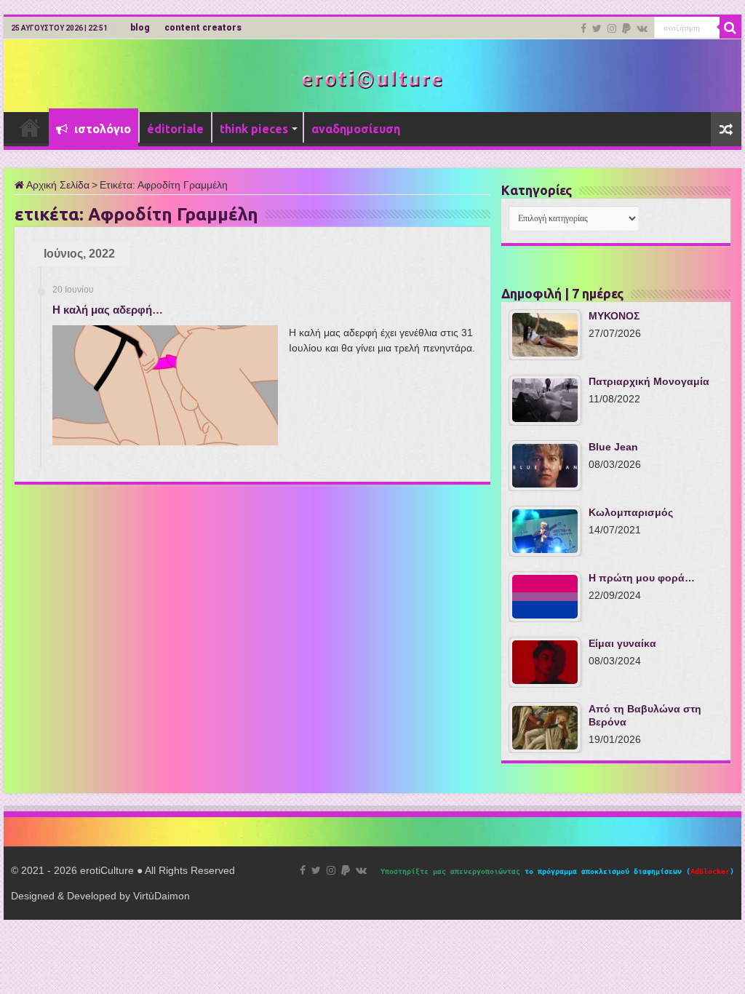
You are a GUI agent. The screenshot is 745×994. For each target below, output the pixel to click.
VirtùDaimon (161, 896)
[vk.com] (642, 28)
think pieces (254, 128)
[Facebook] (583, 28)
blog (140, 28)
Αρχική (30, 127)
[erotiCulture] (372, 78)
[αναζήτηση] (730, 28)
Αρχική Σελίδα (56, 185)
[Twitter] (597, 28)
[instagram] (612, 28)
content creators (203, 28)
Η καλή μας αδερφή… (107, 309)
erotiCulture (108, 870)
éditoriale (175, 128)
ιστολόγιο (101, 128)
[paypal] (626, 28)
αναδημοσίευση (355, 128)
